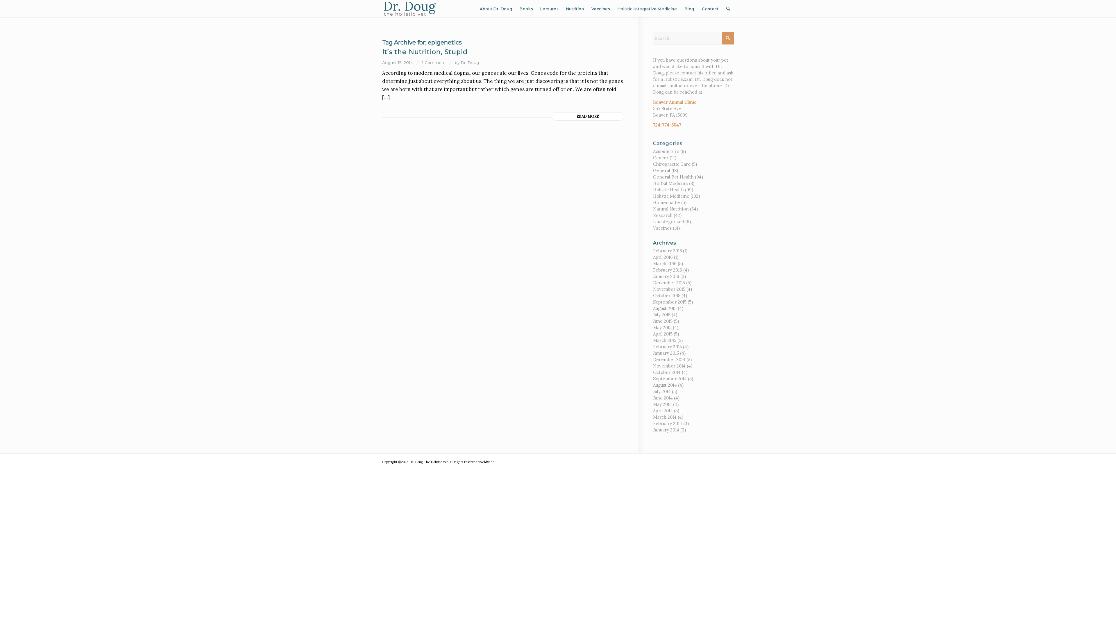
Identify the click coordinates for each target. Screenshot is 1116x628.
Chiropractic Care (672, 164)
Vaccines (662, 228)
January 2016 (666, 276)
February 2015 (667, 346)
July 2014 (662, 391)
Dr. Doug (470, 62)
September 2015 (669, 302)
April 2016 (663, 257)
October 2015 (666, 295)
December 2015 (669, 283)
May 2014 (662, 404)
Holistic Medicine (671, 196)
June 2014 (663, 398)
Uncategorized (668, 221)
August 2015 (665, 308)
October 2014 (667, 372)
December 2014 (669, 359)
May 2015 (662, 327)
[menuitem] (496, 8)
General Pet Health (673, 177)
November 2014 (669, 366)
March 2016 (665, 263)
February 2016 (667, 270)
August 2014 (665, 385)
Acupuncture (666, 151)
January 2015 (666, 353)
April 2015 (663, 334)
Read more (588, 116)
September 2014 (670, 378)
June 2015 (663, 321)
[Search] (728, 8)
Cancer (660, 157)
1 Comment (434, 62)
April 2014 (663, 410)
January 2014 (666, 430)
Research (663, 215)
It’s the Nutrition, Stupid (425, 52)
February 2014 (667, 423)
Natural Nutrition (671, 209)
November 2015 (669, 289)
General (661, 170)
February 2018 (667, 251)
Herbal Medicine (670, 183)
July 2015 (661, 314)
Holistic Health (668, 189)
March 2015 (664, 340)
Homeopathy (666, 202)
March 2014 (665, 417)
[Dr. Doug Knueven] (410, 8)
